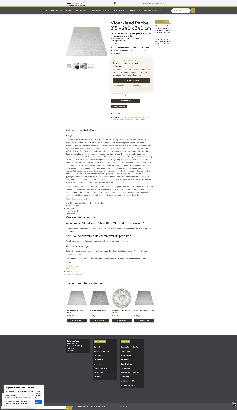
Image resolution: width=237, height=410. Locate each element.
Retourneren (98, 360)
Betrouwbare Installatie (129, 347)
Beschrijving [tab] (70, 130)
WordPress (101, 406)
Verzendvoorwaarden (101, 351)
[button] (61, 10)
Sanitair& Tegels (150, 10)
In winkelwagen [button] (76, 320)
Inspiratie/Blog (126, 351)
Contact (97, 347)
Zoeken (193, 10)
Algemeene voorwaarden (130, 372)
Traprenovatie (81, 10)
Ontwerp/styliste (135, 10)
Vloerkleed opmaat (119, 10)
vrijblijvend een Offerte (129, 381)
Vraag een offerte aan (118, 106)
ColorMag (93, 406)
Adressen (97, 377)
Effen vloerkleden (126, 117)
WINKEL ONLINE (127, 385)
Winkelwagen (125, 377)
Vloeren (68, 10)
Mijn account (125, 368)
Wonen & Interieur (140, 119)
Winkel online (55, 10)
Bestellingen (98, 372)
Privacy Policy (126, 355)
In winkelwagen (125, 100)
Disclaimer (97, 355)
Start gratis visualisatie (131, 80)
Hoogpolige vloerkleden (142, 117)
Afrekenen (125, 360)
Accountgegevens (100, 368)
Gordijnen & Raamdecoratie (99, 10)
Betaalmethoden (127, 364)
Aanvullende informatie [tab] (88, 130)
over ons (162, 10)
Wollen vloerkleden (126, 119)
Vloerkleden (115, 119)
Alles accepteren (35, 402)
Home (45, 10)
